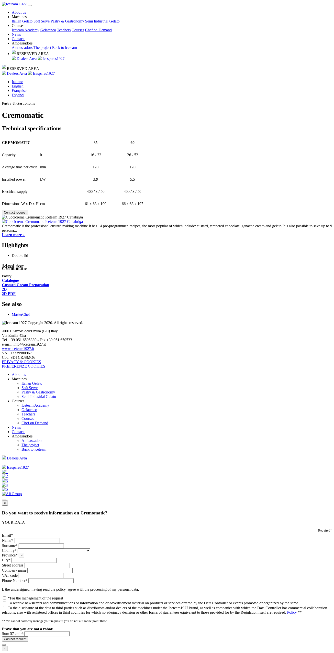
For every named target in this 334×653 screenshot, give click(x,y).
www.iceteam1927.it (18, 349)
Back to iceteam (64, 47)
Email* (7, 535)
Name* (7, 540)
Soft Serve (41, 21)
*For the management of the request (35, 598)
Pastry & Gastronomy (67, 21)
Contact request (15, 212)
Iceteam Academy (25, 30)
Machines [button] (19, 17)
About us (19, 12)
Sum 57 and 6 (12, 633)
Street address (12, 565)
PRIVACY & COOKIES (21, 362)
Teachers (64, 30)
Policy (292, 612)
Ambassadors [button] (22, 43)
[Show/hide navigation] (30, 5)
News (16, 34)
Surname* (10, 546)
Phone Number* (14, 580)
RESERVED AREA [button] (32, 54)
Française (19, 90)
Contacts (18, 39)
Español (18, 95)
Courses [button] (18, 25)
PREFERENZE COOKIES (23, 366)
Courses (78, 30)
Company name (14, 570)
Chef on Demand (98, 30)
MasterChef (21, 314)
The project (42, 47)
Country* (9, 550)
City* (6, 560)
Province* (10, 555)
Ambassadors (22, 47)
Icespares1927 (53, 58)
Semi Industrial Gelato (102, 21)
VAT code (10, 575)
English (17, 86)
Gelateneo (48, 30)
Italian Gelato (22, 21)
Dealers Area (27, 58)
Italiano (17, 82)
